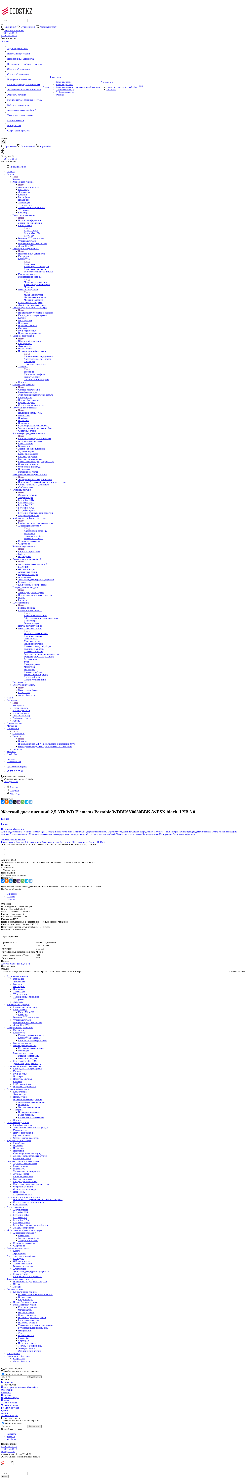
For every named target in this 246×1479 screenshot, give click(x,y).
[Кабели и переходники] (24, 102)
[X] (15, 802)
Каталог (16, 179)
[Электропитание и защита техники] (24, 87)
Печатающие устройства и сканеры (35, 313)
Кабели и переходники (29, 551)
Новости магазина (13, 1374)
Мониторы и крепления (35, 282)
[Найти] (2, 24)
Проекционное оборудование (38, 356)
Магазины (6, 1392)
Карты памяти (31, 230)
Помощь (5, 1400)
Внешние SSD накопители (28, 842)
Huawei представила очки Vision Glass (19, 1387)
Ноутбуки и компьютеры (30, 413)
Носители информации (29, 220)
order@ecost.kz (11, 781)
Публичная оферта (10, 1397)
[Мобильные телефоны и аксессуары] (24, 97)
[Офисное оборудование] (24, 66)
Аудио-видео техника (28, 187)
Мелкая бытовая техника (36, 633)
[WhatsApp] (22, 802)
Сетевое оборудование (29, 389)
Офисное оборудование (29, 341)
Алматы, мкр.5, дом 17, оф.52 (15, 963)
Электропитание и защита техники (35, 479)
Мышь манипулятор (33, 295)
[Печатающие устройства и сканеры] (24, 61)
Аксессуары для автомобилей (32, 564)
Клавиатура (29, 264)
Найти (4, 1476)
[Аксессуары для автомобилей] (24, 107)
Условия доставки (10, 1405)
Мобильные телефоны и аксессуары (35, 523)
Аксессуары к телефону (35, 531)
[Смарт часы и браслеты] (24, 128)
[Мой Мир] (11, 802)
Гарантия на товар (10, 1408)
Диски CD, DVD (97, 842)
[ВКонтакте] (3, 802)
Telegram (14, 790)
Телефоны (29, 372)
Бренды (5, 1410)
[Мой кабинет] (2, 150)
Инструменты (166, 834)
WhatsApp (15, 794)
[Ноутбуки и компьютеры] (24, 77)
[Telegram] (30, 802)
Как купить (18, 705)
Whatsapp (11, 1439)
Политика (6, 1395)
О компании (18, 733)
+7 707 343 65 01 (9, 33)
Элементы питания (27, 495)
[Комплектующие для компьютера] (24, 82)
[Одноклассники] (7, 802)
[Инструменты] (24, 123)
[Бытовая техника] (24, 118)
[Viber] (18, 802)
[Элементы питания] (24, 92)
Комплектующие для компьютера (34, 438)
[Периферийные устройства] (24, 56)
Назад (15, 177)
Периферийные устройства (31, 253)
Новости (22, 741)
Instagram (14, 787)
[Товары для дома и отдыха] (24, 112)
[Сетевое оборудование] (24, 71)
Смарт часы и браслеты (29, 690)
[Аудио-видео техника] (24, 46)
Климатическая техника (35, 615)
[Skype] (26, 802)
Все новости (7, 1382)
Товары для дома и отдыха (31, 592)
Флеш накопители (50, 842)
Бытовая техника (26, 608)
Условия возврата (9, 1415)
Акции (4, 1413)
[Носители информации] (24, 51)
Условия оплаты (9, 1402)
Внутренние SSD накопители (74, 842)
